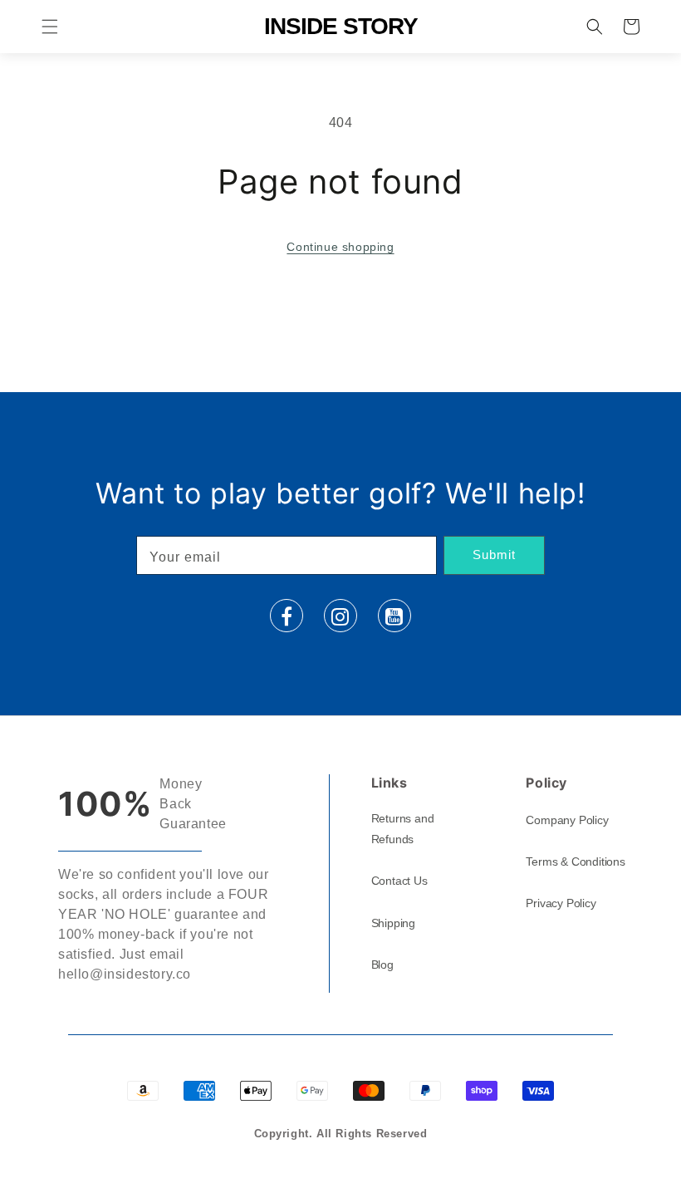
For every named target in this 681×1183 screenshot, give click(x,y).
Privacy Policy (560, 903)
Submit (494, 554)
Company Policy (567, 820)
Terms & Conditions (575, 861)
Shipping (393, 923)
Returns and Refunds (402, 829)
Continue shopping (340, 246)
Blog (382, 964)
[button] (50, 26)
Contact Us (399, 880)
